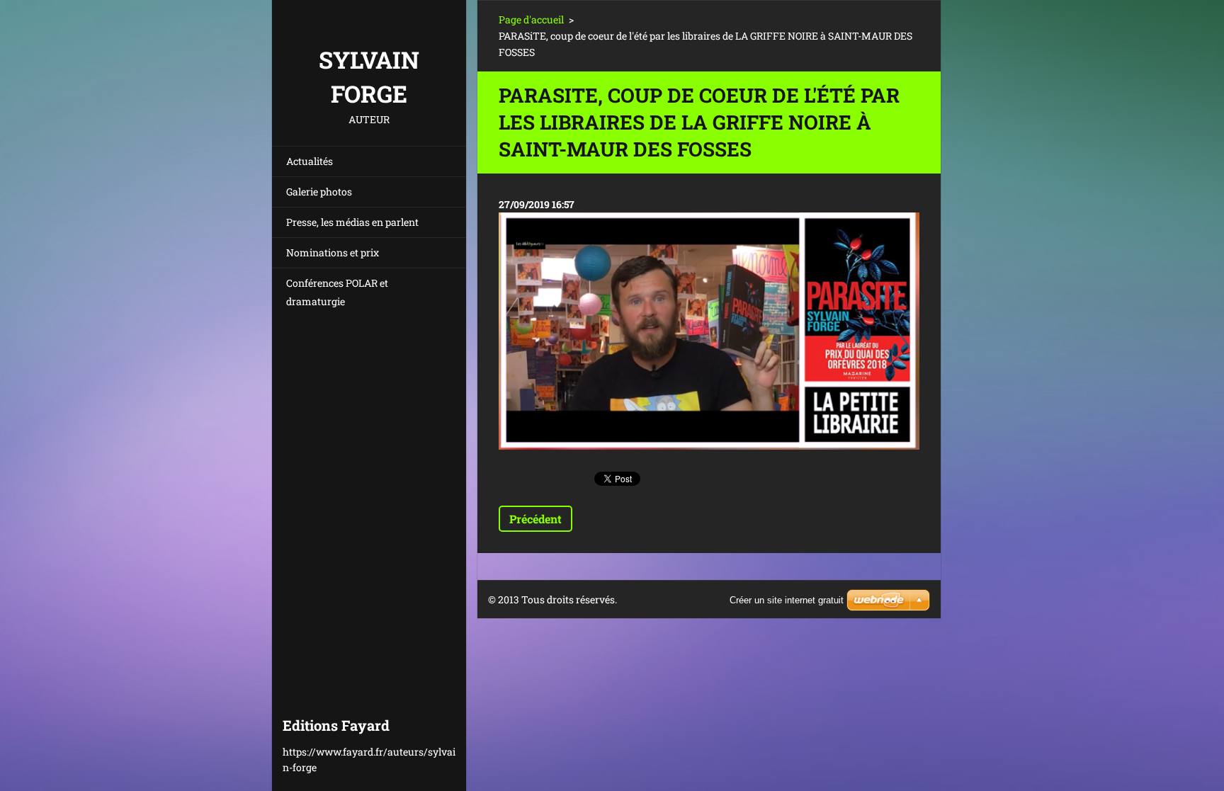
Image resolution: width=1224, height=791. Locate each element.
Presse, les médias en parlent (352, 222)
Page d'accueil (531, 19)
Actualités (309, 161)
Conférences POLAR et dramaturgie (337, 292)
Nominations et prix (332, 252)
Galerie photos (319, 191)
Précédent (535, 518)
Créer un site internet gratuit (787, 600)
